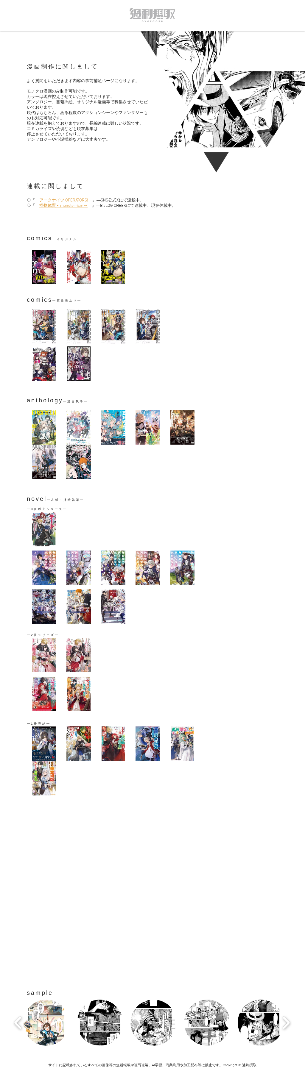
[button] (46, 1023)
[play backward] (18, 1022)
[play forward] (286, 1022)
